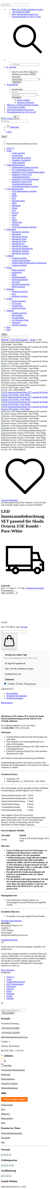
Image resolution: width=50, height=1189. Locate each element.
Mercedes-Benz (18, 201)
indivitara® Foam (19, 241)
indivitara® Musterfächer (22, 248)
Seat (13, 217)
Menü (4, 137)
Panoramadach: (7, 590)
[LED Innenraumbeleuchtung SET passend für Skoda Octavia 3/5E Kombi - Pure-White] (25, 395)
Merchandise (17, 315)
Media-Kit (5, 1114)
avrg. (14, 294)
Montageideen (7, 1118)
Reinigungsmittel (19, 277)
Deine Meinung (7, 970)
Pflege (9, 267)
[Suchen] (2, 4)
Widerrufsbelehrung (9, 1088)
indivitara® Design (20, 236)
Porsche (15, 213)
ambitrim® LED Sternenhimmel (25, 179)
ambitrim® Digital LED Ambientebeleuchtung (22, 175)
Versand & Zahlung (9, 1083)
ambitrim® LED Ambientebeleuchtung (28, 172)
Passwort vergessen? (25, 102)
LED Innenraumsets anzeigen (24, 191)
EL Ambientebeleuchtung (22, 170)
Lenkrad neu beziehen (21, 260)
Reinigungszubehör (20, 279)
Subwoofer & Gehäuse (21, 158)
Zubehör (10, 310)
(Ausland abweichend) (34, 588)
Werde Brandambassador (11, 1133)
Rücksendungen (8, 1079)
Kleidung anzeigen (20, 291)
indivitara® (11, 229)
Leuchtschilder (18, 318)
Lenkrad (9, 256)
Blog (8, 327)
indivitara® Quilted (20, 246)
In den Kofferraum (9, 649)
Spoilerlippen (17, 306)
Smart (14, 215)
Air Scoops (16, 303)
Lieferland (16, 77)
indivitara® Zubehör (20, 251)
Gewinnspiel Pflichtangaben (13, 1070)
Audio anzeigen (18, 153)
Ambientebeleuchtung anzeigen (25, 167)
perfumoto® (17, 272)
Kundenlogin (12, 84)
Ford (14, 198)
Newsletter (5, 1138)
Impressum (5, 1074)
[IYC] (7, 118)
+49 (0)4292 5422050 (10, 1032)
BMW (14, 196)
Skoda (14, 220)
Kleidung (10, 289)
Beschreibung (12, 693)
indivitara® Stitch (19, 239)
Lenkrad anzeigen (19, 258)
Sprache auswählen (20, 72)
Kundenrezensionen (14, 698)
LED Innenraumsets (14, 189)
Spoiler (9, 299)
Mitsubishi (16, 205)
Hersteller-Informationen (16, 696)
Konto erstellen (23, 100)
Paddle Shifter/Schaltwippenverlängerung (29, 263)
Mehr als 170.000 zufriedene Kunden (27, 9)
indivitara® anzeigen (20, 232)
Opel (14, 210)
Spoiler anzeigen (19, 301)
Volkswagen (17, 222)
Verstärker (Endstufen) (21, 160)
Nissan (14, 208)
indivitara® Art (18, 244)
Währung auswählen (20, 74)
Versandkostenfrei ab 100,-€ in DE (26, 17)
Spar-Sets (16, 282)
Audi (14, 193)
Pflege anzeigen (18, 270)
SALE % (10, 148)
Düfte (14, 275)
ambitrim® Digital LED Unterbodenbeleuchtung (22, 183)
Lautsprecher (17, 155)
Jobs (3, 1142)
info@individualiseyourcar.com (25, 14)
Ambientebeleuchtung (15, 165)
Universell (16, 322)
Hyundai (15, 225)
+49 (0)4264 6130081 (21, 12)
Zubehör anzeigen (19, 313)
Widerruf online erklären (14, 1099)
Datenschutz (6, 1065)
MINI (14, 203)
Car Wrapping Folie (20, 320)
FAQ (3, 1109)
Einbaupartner (7, 1105)
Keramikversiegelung (21, 284)
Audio (9, 150)
